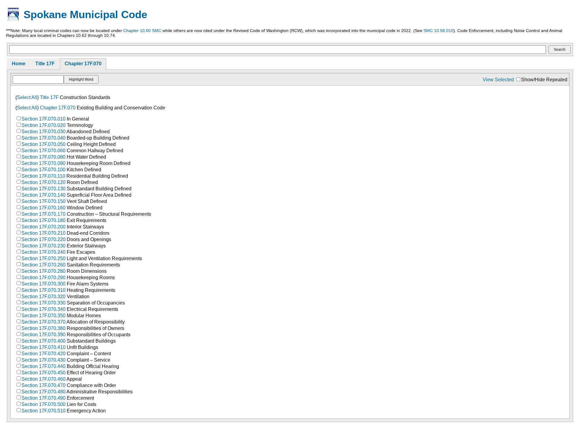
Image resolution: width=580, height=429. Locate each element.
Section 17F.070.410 (43, 347)
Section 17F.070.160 (43, 207)
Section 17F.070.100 (43, 169)
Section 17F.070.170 (43, 214)
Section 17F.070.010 (43, 118)
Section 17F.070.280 (43, 271)
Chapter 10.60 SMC (142, 30)
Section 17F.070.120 (43, 182)
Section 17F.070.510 (43, 410)
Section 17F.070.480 (43, 391)
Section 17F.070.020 (43, 125)
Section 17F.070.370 (43, 321)
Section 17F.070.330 (43, 302)
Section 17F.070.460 (43, 379)
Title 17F (45, 63)
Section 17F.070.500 (43, 404)
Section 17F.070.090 (43, 163)
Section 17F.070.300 (43, 283)
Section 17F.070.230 (43, 245)
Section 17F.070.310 (43, 290)
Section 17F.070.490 (43, 398)
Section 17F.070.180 (43, 220)
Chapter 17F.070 (83, 63)
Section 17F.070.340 (43, 309)
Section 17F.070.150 (43, 201)
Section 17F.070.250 (43, 258)
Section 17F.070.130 (43, 188)
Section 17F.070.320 (43, 296)
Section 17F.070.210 (43, 233)
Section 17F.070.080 (43, 157)
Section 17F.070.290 (43, 277)
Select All (27, 97)
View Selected (498, 79)
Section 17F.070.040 (43, 137)
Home (18, 63)
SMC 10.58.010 (438, 30)
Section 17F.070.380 (43, 328)
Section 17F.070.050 (43, 144)
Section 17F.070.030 (43, 131)
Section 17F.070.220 (43, 239)
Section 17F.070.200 (43, 226)
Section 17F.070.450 (43, 372)
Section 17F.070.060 (43, 150)
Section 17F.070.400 (43, 341)
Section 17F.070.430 (43, 360)
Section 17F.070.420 (43, 353)
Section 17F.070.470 (43, 385)
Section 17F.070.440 (43, 366)
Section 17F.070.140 (43, 195)
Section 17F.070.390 (43, 334)
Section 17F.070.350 (43, 315)
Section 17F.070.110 (43, 176)
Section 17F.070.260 (43, 264)
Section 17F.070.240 (43, 252)
